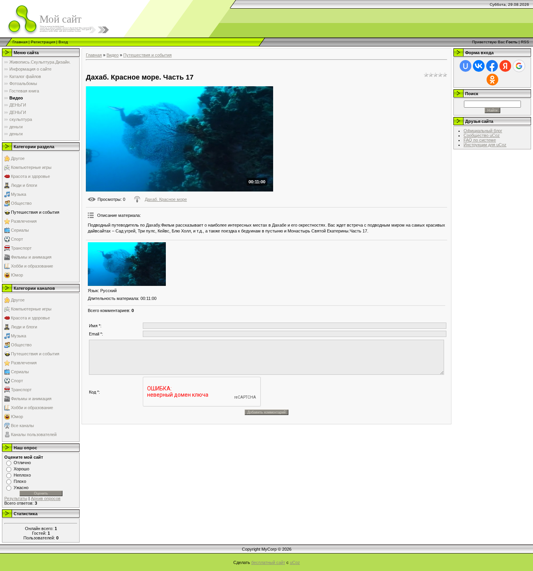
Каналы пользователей (34, 434)
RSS (525, 42)
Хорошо (21, 468)
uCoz (295, 562)
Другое (18, 158)
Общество (21, 203)
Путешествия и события (35, 212)
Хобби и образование (32, 266)
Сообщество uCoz (482, 135)
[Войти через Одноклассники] (492, 79)
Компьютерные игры (31, 167)
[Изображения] (127, 264)
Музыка (18, 194)
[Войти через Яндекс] (505, 66)
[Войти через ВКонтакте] (479, 66)
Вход (63, 42)
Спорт (17, 239)
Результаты (15, 498)
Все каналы (22, 425)
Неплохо (22, 475)
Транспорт (21, 248)
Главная (19, 42)
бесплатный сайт (268, 562)
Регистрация (43, 42)
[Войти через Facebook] (492, 66)
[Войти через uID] (465, 66)
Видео (113, 55)
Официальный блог (483, 130)
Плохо (20, 481)
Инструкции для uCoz (485, 144)
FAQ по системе (480, 140)
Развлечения (24, 221)
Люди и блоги (24, 185)
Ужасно (21, 487)
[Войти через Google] (519, 66)
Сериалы (20, 230)
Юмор (17, 275)
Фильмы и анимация (31, 257)
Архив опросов (45, 498)
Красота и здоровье (30, 176)
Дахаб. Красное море (166, 199)
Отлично (22, 462)
